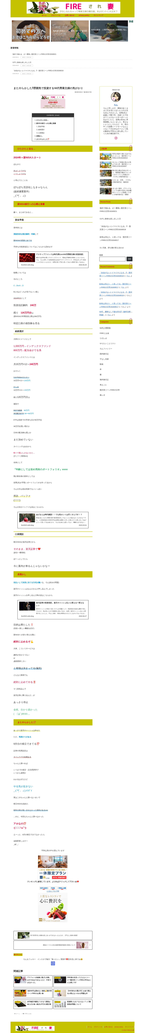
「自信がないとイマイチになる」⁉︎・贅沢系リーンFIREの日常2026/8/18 (38, 70)
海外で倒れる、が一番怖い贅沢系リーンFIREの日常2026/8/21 (34, 54)
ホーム (90, 1027)
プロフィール (98, 1027)
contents (50, 115)
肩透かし (39, 136)
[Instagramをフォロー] (53, 963)
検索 (101, 255)
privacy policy (119, 1027)
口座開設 (41, 133)
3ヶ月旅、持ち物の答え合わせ (112, 248)
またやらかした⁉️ (42, 139)
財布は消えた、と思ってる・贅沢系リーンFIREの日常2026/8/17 (116, 238)
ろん (116, 105)
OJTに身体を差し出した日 (22, 62)
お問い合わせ (108, 1027)
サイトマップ (129, 1027)
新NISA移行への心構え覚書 (46, 123)
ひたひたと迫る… (42, 120)
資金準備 (41, 126)
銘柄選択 (41, 129)
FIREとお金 (19, 954)
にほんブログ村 (53, 891)
